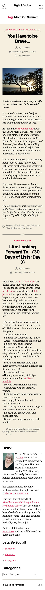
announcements (25, 128)
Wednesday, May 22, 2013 (24, 51)
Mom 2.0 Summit (13, 228)
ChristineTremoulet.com (15, 493)
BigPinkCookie (22, 5)
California (35, 225)
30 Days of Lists (27, 281)
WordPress (8, 531)
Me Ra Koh (8, 291)
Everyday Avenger (14, 30)
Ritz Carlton (27, 228)
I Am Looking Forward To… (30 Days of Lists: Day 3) (22, 254)
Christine (26, 47)
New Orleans (31, 431)
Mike (20, 457)
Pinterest (10, 554)
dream (30, 429)
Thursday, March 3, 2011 (24, 272)
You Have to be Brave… (23, 38)
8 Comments (24, 55)
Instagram (10, 560)
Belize (23, 429)
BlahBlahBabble (22, 241)
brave (27, 225)
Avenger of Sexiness (15, 225)
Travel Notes (33, 30)
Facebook (10, 548)
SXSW (9, 434)
